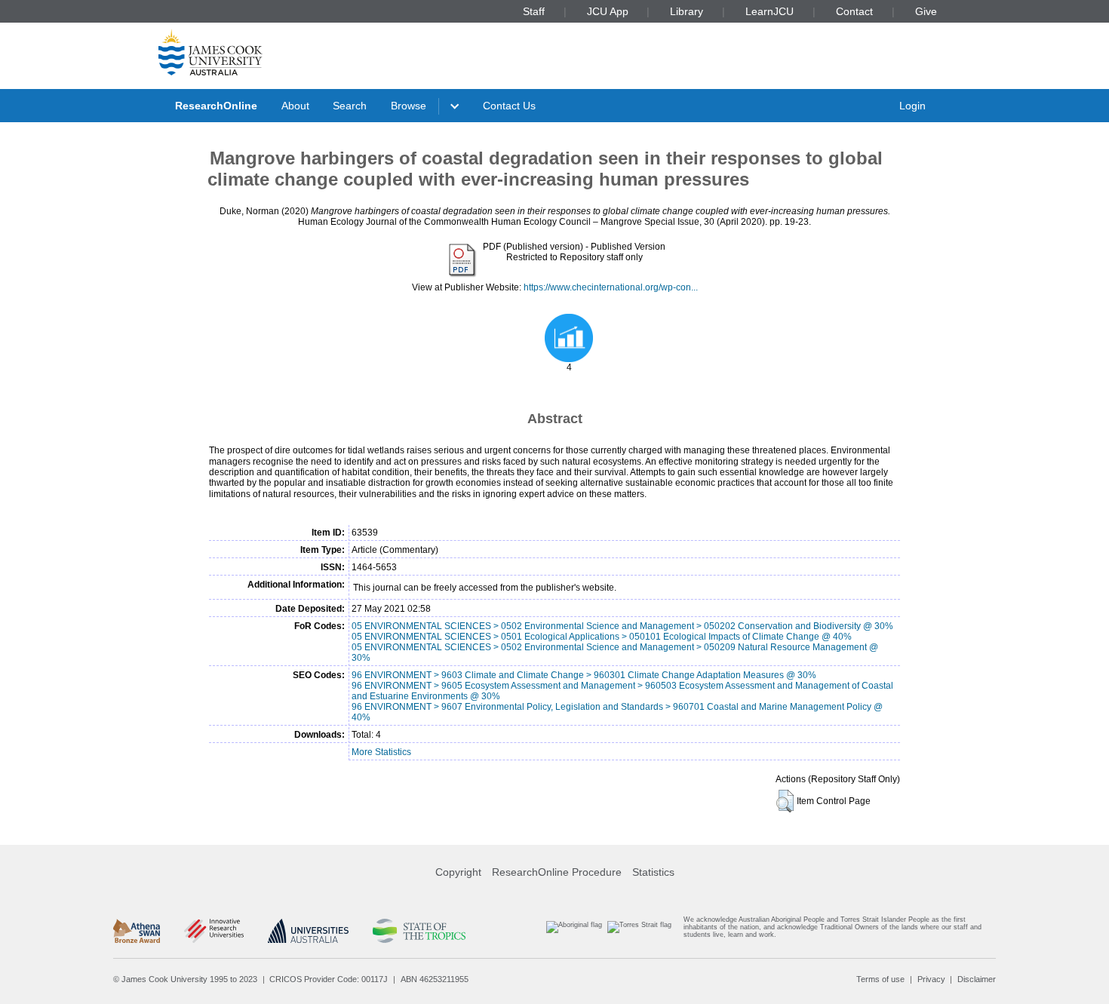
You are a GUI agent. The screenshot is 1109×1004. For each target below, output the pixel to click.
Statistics (653, 872)
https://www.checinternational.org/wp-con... (611, 287)
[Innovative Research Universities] (214, 931)
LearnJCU (769, 11)
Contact (854, 11)
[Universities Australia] (308, 931)
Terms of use (880, 979)
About (295, 106)
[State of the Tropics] (419, 931)
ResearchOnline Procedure (557, 872)
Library (686, 11)
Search (350, 106)
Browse (408, 106)
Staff (534, 11)
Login (912, 106)
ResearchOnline (216, 106)
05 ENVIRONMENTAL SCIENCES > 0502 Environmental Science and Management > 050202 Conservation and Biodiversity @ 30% (622, 626)
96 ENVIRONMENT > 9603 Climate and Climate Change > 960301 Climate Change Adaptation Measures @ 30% (584, 675)
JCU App (607, 11)
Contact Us (509, 106)
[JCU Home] (210, 52)
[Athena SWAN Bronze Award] (136, 931)
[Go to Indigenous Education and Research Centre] (574, 930)
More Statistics (381, 752)
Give (926, 11)
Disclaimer (976, 979)
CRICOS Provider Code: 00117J (328, 979)
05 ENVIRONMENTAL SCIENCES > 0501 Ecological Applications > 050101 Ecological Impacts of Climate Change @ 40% (602, 636)
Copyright (458, 872)
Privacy (931, 979)
